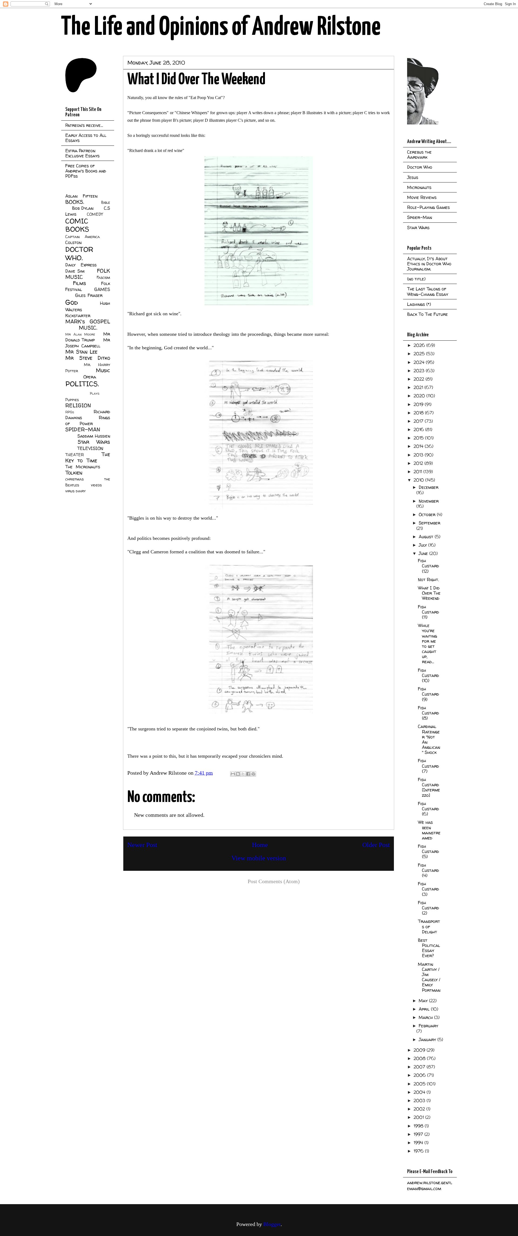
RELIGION (78, 405)
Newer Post (142, 844)
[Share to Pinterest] (253, 774)
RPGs (69, 412)
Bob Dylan (82, 208)
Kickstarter (77, 316)
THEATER (74, 455)
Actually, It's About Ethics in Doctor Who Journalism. (429, 264)
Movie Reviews (422, 197)
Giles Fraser (88, 295)
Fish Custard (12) (428, 566)
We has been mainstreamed (429, 830)
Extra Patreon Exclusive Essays (82, 153)
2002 (420, 1109)
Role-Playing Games (428, 207)
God (71, 302)
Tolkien (73, 472)
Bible (105, 202)
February (428, 1026)
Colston (73, 242)
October (428, 514)
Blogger (272, 1224)
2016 (419, 429)
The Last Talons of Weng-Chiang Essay (427, 291)
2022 (419, 379)
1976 (419, 1151)
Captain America (82, 236)
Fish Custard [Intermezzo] (429, 787)
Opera (89, 377)
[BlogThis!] (238, 774)
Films (79, 283)
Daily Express (81, 265)
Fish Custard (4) (428, 870)
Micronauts (419, 187)
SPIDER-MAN (82, 429)
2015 (419, 438)
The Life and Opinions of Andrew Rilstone (221, 27)
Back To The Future (427, 314)
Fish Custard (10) (428, 675)
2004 (420, 1092)
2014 (419, 446)
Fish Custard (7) (428, 766)
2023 (420, 371)
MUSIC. (88, 327)
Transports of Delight (429, 926)
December (428, 487)
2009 (420, 1050)
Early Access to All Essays (85, 137)
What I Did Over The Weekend (429, 593)
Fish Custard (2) (428, 908)
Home (260, 844)
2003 (420, 1100)
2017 (419, 421)
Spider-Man (419, 217)
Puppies (72, 399)
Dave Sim (74, 271)
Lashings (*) (419, 304)
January (428, 1039)
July (423, 545)
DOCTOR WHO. (79, 253)
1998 (419, 1126)
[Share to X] (243, 774)
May (424, 1001)
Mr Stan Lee (81, 351)
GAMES (102, 289)
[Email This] (233, 774)
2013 (419, 455)
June (424, 553)
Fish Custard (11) (428, 612)
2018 (419, 413)
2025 (420, 354)
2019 (419, 404)
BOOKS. (74, 201)
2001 (419, 1117)
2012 (419, 463)
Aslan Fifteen (81, 196)
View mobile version (258, 858)
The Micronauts (82, 467)
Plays (94, 393)
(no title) (416, 279)
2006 (420, 1075)
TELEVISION (90, 448)
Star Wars (94, 441)
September (429, 523)
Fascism (103, 277)
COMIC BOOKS (77, 225)
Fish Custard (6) (428, 809)
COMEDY (95, 214)
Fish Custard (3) (428, 889)
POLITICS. (82, 383)
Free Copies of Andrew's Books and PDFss (85, 171)
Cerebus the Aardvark (419, 154)
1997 (419, 1134)
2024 (420, 362)
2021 (419, 387)
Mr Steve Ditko (87, 357)
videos (96, 485)
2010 (419, 480)
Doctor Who (419, 167)
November (429, 501)
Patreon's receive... (84, 125)
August (427, 537)
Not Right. (428, 580)
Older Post (376, 844)
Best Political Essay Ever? (429, 948)
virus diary (75, 491)
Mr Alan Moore (80, 334)
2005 (420, 1084)
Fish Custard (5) (428, 851)
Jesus (412, 177)
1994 (419, 1143)
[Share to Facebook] (248, 774)
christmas (74, 479)
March (426, 1017)
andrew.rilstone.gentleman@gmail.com (429, 1185)
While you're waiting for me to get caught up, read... (427, 643)
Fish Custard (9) (428, 694)
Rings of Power (87, 420)
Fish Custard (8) (428, 713)
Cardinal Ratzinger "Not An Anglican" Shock (429, 739)
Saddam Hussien (93, 436)
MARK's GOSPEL (87, 321)
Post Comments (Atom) (274, 881)
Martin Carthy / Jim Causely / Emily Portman (429, 977)
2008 (420, 1058)
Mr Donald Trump (87, 337)
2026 (420, 345)
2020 (420, 396)
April (425, 1009)
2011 (418, 472)
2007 (420, 1067)
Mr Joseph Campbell (87, 343)
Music (103, 370)
